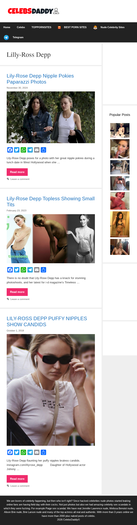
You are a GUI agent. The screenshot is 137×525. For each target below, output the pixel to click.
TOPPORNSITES (41, 27)
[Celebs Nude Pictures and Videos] (33, 11)
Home (6, 27)
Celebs (21, 27)
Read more (19, 173)
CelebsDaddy (70, 519)
